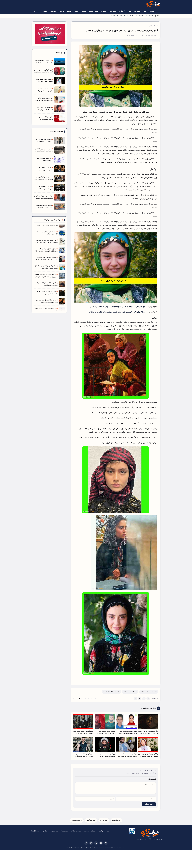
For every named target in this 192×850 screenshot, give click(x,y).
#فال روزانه (119, 16)
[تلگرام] (96, 843)
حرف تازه (152, 11)
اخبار (145, 11)
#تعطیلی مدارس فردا (137, 16)
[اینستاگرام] (91, 843)
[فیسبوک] (86, 843)
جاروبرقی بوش (116, 820)
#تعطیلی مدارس (149, 16)
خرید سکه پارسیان (77, 820)
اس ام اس (137, 11)
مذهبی (69, 11)
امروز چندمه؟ (54, 831)
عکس (129, 11)
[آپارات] (106, 843)
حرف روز (45, 831)
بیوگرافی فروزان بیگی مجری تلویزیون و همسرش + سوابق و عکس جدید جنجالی (116, 311)
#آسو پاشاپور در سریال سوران (149, 692)
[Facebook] (144, 698)
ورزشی (45, 11)
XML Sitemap (35, 831)
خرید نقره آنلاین (91, 820)
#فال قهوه (112, 16)
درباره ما (101, 831)
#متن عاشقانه (127, 16)
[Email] (135, 698)
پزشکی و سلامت (93, 11)
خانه (156, 26)
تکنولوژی (103, 11)
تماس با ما (64, 831)
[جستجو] (34, 11)
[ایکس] (101, 843)
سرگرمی (62, 11)
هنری (76, 11)
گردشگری (122, 11)
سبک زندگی (113, 11)
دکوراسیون (53, 11)
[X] (148, 698)
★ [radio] (82, 698)
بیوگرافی (83, 11)
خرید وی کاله (103, 820)
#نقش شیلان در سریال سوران (111, 692)
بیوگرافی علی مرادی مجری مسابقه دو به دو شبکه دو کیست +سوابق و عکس (117, 306)
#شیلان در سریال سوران (130, 692)
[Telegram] (139, 698)
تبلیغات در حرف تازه (89, 831)
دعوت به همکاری (76, 831)
